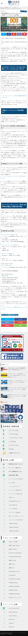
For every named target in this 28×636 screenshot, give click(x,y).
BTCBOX (4, 275)
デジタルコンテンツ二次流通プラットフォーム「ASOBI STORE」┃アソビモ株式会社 (17, 375)
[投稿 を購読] (1, 402)
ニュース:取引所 (5, 314)
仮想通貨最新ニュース (14, 314)
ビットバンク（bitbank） (7, 253)
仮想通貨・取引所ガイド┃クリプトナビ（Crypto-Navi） (15, 632)
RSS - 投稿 (5, 402)
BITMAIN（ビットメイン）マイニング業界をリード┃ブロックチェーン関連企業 (17, 396)
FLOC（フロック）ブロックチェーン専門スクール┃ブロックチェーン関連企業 (17, 389)
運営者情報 (10, 633)
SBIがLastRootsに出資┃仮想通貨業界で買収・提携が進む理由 (16, 368)
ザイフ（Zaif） (5, 265)
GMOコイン (4, 258)
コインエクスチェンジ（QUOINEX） (10, 244)
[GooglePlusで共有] (14, 34)
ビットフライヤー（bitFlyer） (8, 234)
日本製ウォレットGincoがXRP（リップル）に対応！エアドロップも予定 (17, 382)
